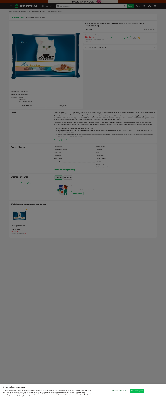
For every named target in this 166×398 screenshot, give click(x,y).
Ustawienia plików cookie (119, 390)
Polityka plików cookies (24, 396)
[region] (83, 391)
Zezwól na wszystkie (137, 390)
